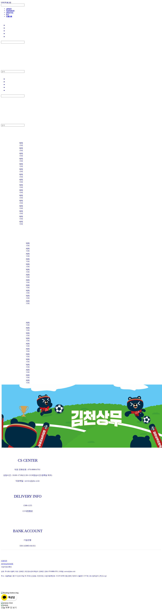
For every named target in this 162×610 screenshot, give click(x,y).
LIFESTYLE (9, 13)
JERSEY (9, 9)
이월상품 (9, 16)
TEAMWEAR (10, 11)
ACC (7, 14)
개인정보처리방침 (7, 564)
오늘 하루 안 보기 (9, 607)
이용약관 (4, 561)
